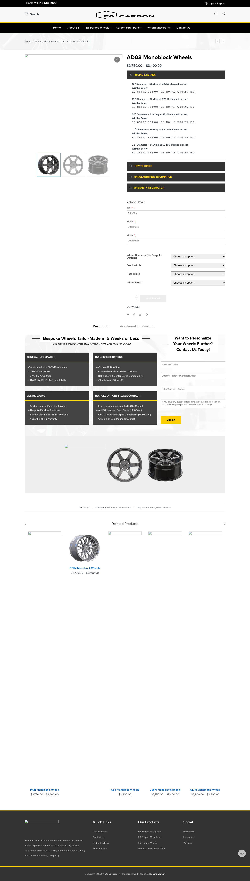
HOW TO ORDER (143, 166)
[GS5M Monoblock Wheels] (165, 658)
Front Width (134, 265)
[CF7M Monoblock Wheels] (217, 41)
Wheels (167, 507)
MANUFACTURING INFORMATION (153, 177)
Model (131, 235)
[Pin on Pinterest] (147, 314)
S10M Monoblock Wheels (205, 789)
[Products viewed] (242, 853)
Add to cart (153, 298)
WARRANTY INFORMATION (149, 187)
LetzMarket (159, 874)
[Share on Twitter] (128, 314)
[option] (49, 165)
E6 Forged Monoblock (46, 41)
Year (130, 207)
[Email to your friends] (140, 314)
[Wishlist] (223, 14)
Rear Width (133, 274)
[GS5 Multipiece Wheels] (125, 658)
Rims (159, 507)
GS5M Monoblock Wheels (165, 789)
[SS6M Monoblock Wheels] (223, 41)
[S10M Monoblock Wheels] (205, 658)
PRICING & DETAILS (145, 74)
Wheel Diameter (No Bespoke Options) (144, 256)
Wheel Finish (134, 282)
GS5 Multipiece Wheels (125, 789)
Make (131, 221)
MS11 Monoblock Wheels (45, 789)
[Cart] (215, 14)
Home (28, 41)
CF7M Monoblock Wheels (85, 568)
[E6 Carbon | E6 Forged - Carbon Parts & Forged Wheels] (125, 14)
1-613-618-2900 (47, 3)
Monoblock (149, 507)
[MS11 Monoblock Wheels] (44, 658)
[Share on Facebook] (134, 314)
